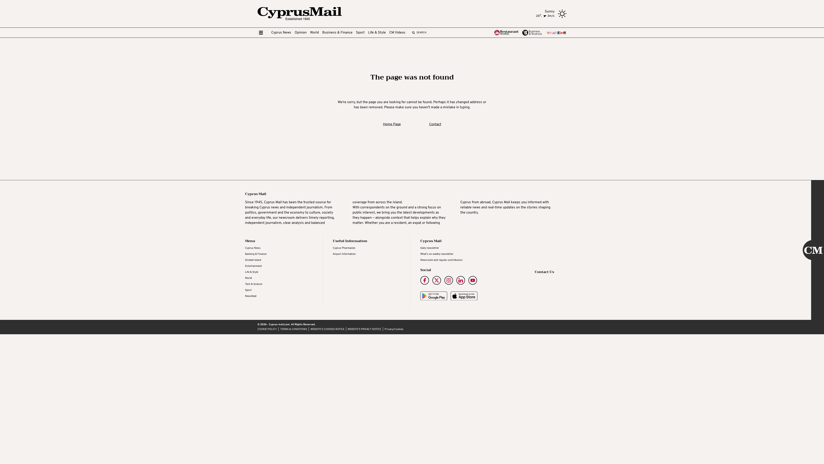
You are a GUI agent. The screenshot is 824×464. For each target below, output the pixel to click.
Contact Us (544, 272)
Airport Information (344, 254)
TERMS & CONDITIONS (293, 329)
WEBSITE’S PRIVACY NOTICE (364, 329)
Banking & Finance (256, 254)
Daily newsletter (429, 248)
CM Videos (397, 33)
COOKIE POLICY (267, 329)
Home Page (392, 124)
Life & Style (377, 33)
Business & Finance (337, 33)
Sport (360, 33)
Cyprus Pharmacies (344, 248)
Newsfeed (250, 296)
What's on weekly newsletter (436, 254)
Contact (435, 124)
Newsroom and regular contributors (441, 260)
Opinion (301, 33)
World (314, 33)
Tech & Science (253, 284)
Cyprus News (281, 33)
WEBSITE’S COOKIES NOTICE (327, 329)
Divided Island (253, 260)
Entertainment (253, 266)
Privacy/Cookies (394, 329)
